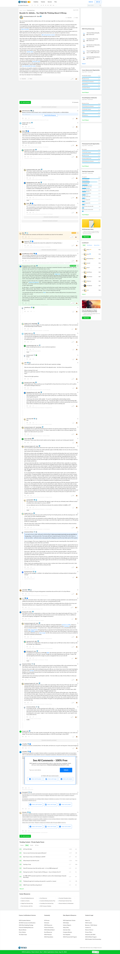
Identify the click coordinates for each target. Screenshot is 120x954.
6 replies (27, 719)
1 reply (27, 200)
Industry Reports (67, 925)
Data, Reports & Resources (69, 915)
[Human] (26, 131)
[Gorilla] (25, 233)
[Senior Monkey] (29, 792)
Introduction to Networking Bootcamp (94, 45)
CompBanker (89, 285)
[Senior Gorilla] (34, 418)
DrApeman (89, 281)
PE (43, 5)
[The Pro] (34, 253)
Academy (36, 1)
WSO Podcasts (48, 934)
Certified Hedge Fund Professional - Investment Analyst (41, 424)
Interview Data (66, 929)
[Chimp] (34, 355)
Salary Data (66, 927)
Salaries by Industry (25, 900)
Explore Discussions (24, 5)
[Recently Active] (32, 5)
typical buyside (25, 29)
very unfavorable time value (29, 66)
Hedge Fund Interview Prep (27, 903)
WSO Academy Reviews (25, 920)
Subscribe (69, 17)
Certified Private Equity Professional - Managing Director (41, 199)
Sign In (91, 1)
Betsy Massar (89, 276)
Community (47, 915)
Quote (26, 118)
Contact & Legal (89, 915)
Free (56, 1)
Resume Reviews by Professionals (66, 903)
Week (27, 845)
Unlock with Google (52, 779)
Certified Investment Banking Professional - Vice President (42, 214)
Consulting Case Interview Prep (46, 903)
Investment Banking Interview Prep (47, 900)
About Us (87, 920)
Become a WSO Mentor (91, 925)
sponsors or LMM (66, 624)
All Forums (46, 920)
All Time (37, 845)
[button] (75, 18)
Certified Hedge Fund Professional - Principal (35, 620)
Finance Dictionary (48, 927)
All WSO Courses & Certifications (27, 922)
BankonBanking (90, 258)
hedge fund (57, 274)
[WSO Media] (38, 5)
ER (20, 731)
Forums (24, 10)
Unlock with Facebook (36, 779)
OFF (51, 5)
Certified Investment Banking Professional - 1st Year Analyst (38, 238)
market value (30, 51)
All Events (46, 922)
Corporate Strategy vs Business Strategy (33, 718)
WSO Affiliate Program (91, 937)
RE (48, 5)
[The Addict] (31, 110)
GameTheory (89, 272)
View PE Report (85, 92)
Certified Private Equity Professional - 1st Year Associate (41, 509)
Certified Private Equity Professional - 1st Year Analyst (39, 330)
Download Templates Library (65, 898)
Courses (43, 1)
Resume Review (22, 929)
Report (29, 118)
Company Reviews (67, 932)
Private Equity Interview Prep (65, 900)
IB (41, 5)
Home (21, 10)
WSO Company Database (45, 906)
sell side (32, 670)
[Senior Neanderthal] (41, 16)
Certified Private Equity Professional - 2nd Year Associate (39, 158)
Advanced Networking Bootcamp (94, 32)
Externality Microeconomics (29, 578)
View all (21, 888)
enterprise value (36, 61)
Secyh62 (88, 263)
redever (88, 249)
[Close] (98, 952)
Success (50, 1)
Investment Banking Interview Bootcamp (94, 57)
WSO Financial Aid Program (70, 937)
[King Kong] (32, 122)
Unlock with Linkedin (67, 779)
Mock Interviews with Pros (27, 906)
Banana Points (96, 245)
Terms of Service (89, 929)
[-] (20, 150)
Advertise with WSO (90, 934)
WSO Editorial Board (49, 929)
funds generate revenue (48, 34)
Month (31, 845)
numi (88, 290)
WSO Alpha (66, 922)
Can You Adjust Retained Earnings (28, 128)
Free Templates (66, 934)
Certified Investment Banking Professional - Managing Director (42, 179)
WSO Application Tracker (69, 920)
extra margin (42, 632)
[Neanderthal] (34, 513)
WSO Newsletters (48, 937)
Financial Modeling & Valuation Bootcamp (94, 51)
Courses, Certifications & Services (27, 915)
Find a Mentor (22, 932)
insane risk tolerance (34, 282)
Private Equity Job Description (27, 789)
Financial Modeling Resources (27, 898)
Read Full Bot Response (50, 115)
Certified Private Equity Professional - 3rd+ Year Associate (39, 389)
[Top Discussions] (35, 5)
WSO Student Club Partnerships (93, 939)
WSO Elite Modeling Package (26, 925)
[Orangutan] (30, 241)
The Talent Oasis (23, 934)
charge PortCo (33, 629)
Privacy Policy (88, 932)
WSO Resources (48, 925)
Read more (86, 236)
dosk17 (88, 267)
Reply (23, 118)
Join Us (98, 1)
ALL (53, 5)
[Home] (22, 2)
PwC (44, 292)
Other (32, 118)
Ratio (84, 245)
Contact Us (88, 927)
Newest (22, 845)
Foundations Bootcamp (92, 38)
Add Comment (26, 102)
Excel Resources (43, 898)
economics (66, 626)
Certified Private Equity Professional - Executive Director (37, 595)
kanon (88, 254)
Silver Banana (89, 245)
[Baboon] (39, 345)
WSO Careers (88, 922)
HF (45, 5)
